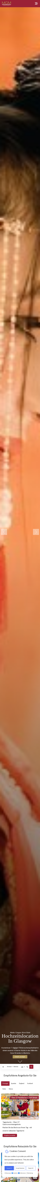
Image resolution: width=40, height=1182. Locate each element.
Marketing (30, 1173)
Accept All (9, 1168)
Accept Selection (20, 1168)
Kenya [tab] (11, 1089)
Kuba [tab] (4, 1089)
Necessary (8, 1173)
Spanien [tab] (13, 1083)
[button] (36, 532)
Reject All (30, 1168)
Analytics (15, 1173)
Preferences (22, 1173)
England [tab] (21, 1083)
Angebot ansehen (9, 1135)
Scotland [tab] (30, 1083)
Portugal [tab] (5, 1083)
